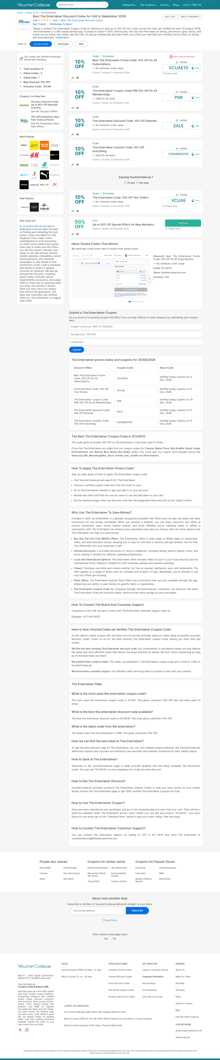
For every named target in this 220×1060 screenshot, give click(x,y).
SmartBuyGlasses (167, 867)
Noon (111, 455)
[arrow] (218, 530)
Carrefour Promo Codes (120, 970)
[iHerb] (24, 165)
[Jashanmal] (34, 174)
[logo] (33, 5)
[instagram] (27, 1030)
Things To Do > (32, 12)
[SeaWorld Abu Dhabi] (44, 207)
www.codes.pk (183, 1037)
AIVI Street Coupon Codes (121, 990)
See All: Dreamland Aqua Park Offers (45, 125)
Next (149, 278)
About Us (180, 970)
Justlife (134, 455)
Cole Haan (140, 873)
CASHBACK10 (178, 154)
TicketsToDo (94, 881)
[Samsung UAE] (24, 184)
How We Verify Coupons (187, 1017)
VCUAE (178, 200)
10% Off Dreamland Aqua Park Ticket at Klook (45, 121)
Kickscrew (140, 867)
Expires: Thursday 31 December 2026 (111, 72)
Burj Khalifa (177, 448)
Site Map (180, 983)
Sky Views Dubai (71, 873)
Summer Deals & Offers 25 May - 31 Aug (81, 970)
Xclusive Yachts (118, 881)
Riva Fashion (151, 455)
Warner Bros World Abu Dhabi (112, 451)
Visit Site (169, 16)
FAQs (178, 996)
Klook (188, 448)
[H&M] (34, 155)
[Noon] (34, 145)
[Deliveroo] (44, 165)
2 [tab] (133, 301)
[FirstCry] (34, 165)
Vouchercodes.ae (32, 226)
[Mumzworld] (54, 174)
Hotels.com (122, 455)
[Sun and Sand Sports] (54, 155)
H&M (161, 873)
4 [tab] (139, 301)
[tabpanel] (136, 275)
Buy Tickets (40, 24)
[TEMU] (44, 145)
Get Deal (183, 223)
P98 (179, 97)
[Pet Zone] (44, 184)
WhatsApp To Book (61, 24)
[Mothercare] (34, 184)
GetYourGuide (70, 867)
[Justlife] (24, 174)
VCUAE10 (178, 67)
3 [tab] (136, 301)
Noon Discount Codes (119, 983)
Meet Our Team (183, 976)
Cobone (149, 448)
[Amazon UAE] (24, 145)
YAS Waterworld (119, 867)
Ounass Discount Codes (120, 976)
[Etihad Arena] (34, 207)
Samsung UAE (80, 455)
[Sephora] (24, 155)
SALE (178, 125)
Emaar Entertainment (98, 867)
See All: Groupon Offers (44, 111)
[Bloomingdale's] (54, 165)
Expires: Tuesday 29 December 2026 (110, 102)
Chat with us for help (152, 996)
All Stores (180, 990)
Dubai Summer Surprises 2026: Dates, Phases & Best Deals (93, 1025)
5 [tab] (142, 301)
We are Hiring (148, 983)
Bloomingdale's (98, 455)
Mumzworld (164, 878)
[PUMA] (44, 174)
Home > (21, 12)
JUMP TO (22, 44)
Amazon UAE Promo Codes (122, 996)
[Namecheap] (54, 184)
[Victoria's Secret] (44, 155)
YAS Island (68, 878)
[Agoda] (54, 145)
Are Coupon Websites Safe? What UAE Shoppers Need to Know (95, 1012)
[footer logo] (36, 966)
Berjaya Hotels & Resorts (143, 880)
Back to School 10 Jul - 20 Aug (76, 976)
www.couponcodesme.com (189, 1030)
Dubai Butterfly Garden (118, 874)
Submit (77, 349)
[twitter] (20, 1030)
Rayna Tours (162, 448)
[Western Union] (24, 207)
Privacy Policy (110, 920)
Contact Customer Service (155, 970)
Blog (178, 1010)
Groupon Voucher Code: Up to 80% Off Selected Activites (45, 106)
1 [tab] (130, 301)
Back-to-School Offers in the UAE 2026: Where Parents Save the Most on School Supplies (108, 1018)
